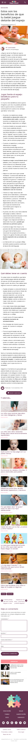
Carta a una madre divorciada (15, 673)
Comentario (5, 619)
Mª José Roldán (10, 47)
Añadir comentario (15, 393)
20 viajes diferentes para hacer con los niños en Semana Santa (17, 681)
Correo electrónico (6, 639)
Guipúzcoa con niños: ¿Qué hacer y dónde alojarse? (19, 601)
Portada (4, 593)
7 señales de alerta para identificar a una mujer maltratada (16, 666)
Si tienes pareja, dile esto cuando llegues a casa (8, 601)
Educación (4, 7)
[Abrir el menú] (2, 2)
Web (2, 646)
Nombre (3, 633)
